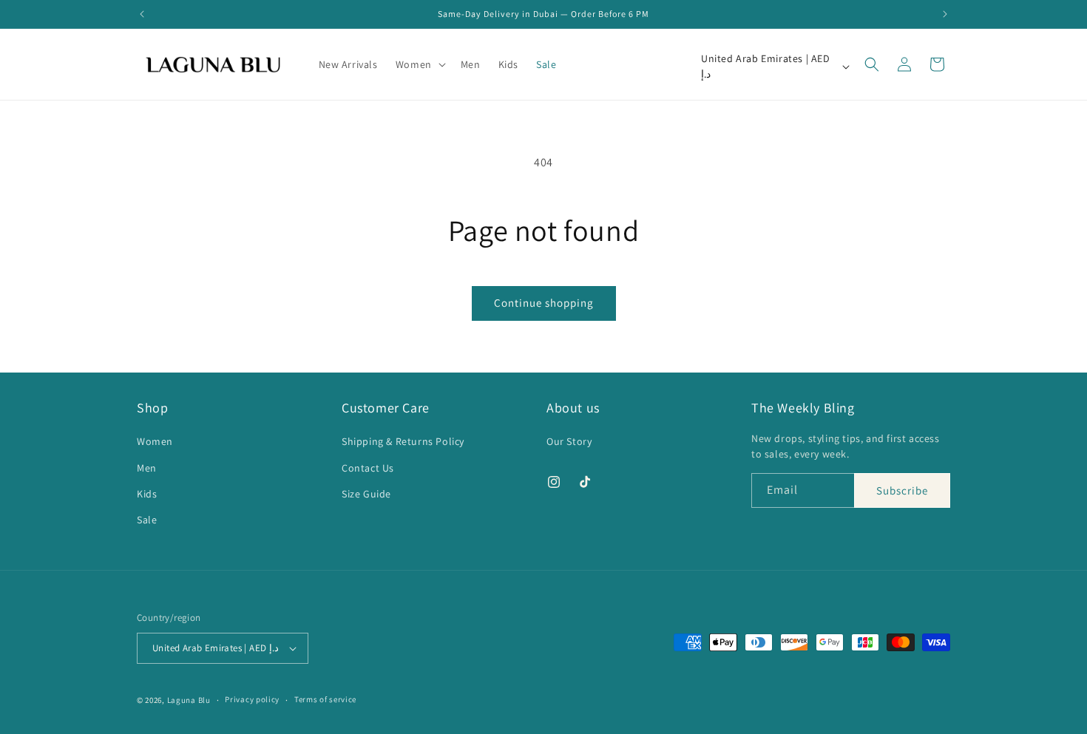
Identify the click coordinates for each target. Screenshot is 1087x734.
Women (155, 441)
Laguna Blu (189, 700)
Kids (147, 493)
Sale (147, 519)
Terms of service (325, 699)
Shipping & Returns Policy (403, 441)
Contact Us (368, 468)
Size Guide (366, 493)
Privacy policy (252, 699)
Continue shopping (544, 303)
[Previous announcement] (142, 14)
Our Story (569, 441)
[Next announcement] (945, 14)
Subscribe (902, 490)
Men (147, 468)
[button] (419, 64)
